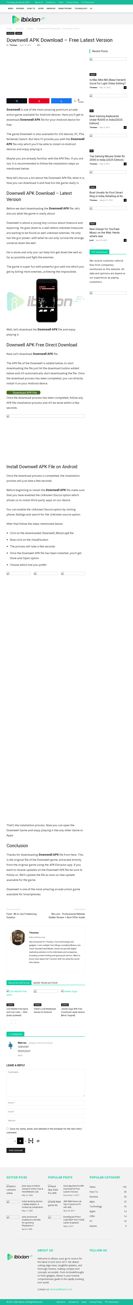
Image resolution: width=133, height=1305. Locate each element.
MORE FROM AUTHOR (45, 982)
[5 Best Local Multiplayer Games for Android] (46, 998)
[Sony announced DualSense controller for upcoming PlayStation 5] (12, 1220)
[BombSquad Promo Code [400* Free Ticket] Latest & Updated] (54, 1220)
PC (92, 111)
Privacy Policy (72, 2)
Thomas (13, 45)
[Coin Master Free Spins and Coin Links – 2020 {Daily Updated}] (18, 998)
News (10, 8)
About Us (39, 2)
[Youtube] (124, 2)
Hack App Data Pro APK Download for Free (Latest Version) (73, 1189)
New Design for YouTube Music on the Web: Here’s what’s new (105, 232)
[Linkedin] (43, 968)
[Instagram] (37, 968)
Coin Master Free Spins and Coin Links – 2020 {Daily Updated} (17, 1012)
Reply (20, 1055)
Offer (41, 8)
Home (9, 28)
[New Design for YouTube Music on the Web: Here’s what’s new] (108, 216)
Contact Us (50, 2)
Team (60, 2)
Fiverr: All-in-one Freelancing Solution (21, 916)
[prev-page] (8, 1022)
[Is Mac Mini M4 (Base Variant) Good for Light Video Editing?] (108, 66)
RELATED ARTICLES (19, 982)
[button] (123, 8)
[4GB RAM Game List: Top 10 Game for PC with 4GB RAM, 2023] (54, 1204)
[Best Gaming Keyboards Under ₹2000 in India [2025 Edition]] (108, 103)
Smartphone (65, 8)
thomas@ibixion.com (61, 1289)
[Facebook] (113, 2)
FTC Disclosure (87, 2)
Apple (93, 74)
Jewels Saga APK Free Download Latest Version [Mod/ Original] (73, 1012)
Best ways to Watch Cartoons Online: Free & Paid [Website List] (32, 1189)
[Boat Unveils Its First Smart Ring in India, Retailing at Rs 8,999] (108, 179)
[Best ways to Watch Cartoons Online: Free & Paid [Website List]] (12, 1189)
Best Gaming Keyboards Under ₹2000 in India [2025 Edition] (106, 119)
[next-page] (14, 1022)
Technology (80, 8)
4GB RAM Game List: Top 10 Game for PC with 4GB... (72, 1204)
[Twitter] (118, 2)
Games (30, 28)
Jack (92, 240)
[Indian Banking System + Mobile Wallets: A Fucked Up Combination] (12, 1204)
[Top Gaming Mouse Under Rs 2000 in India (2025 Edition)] (108, 143)
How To (31, 8)
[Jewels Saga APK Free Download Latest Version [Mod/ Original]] (73, 998)
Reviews (20, 8)
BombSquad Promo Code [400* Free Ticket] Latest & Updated (73, 1220)
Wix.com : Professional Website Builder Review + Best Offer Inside (67, 916)
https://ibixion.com (37, 937)
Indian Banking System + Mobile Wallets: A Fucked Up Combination (32, 1204)
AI (91, 8)
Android (51, 8)
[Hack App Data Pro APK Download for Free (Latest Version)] (54, 1189)
